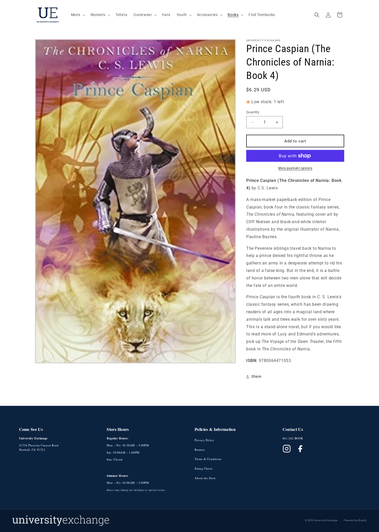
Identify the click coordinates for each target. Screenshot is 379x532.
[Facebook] (300, 449)
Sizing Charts (203, 468)
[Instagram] (287, 449)
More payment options (295, 168)
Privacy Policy (204, 440)
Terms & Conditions (208, 459)
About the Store (205, 478)
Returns (200, 450)
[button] (77, 14)
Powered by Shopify (355, 520)
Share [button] (256, 376)
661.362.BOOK (293, 438)
